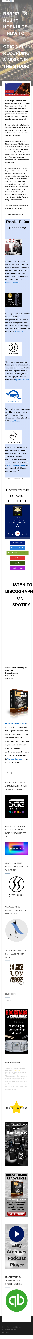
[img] (17, 525)
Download (18, 543)
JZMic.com (19, 332)
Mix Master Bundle (17, 548)
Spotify (17, 563)
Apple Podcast (18, 568)
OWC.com (16, 421)
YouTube (18, 558)
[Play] (18, 533)
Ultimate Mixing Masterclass (17, 553)
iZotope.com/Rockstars (16, 465)
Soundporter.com (12, 282)
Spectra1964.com (22, 380)
